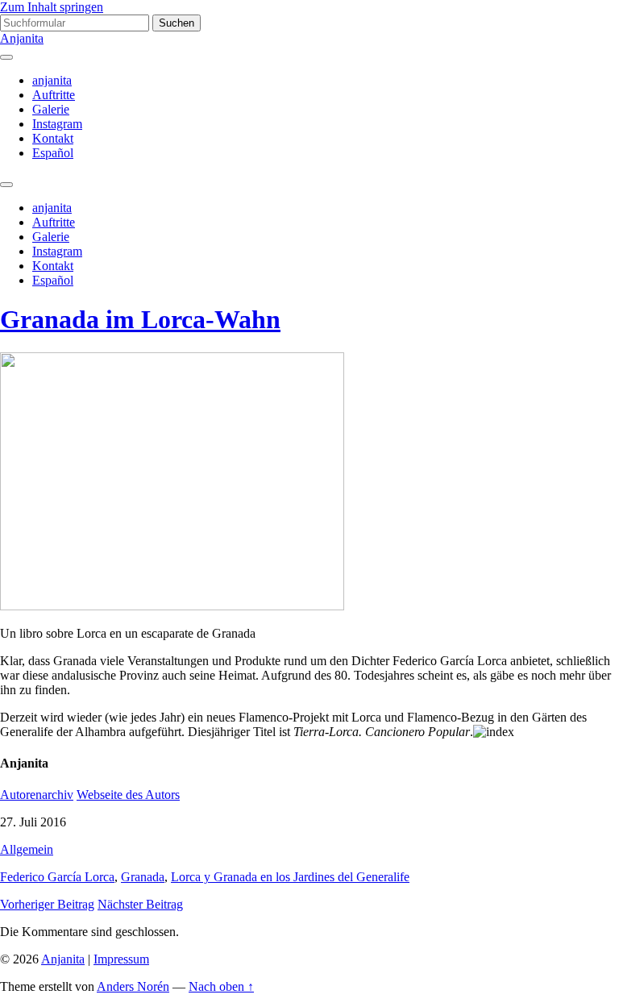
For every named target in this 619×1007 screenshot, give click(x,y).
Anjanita (22, 38)
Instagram (57, 124)
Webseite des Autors (128, 794)
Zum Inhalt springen (51, 7)
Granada (142, 877)
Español (52, 153)
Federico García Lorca (57, 877)
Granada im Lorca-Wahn (140, 319)
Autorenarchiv (36, 794)
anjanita (52, 80)
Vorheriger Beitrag (47, 904)
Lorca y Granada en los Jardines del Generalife (290, 877)
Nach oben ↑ (221, 986)
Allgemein (26, 849)
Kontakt (52, 138)
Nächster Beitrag (140, 904)
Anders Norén (133, 986)
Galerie (50, 109)
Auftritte (53, 95)
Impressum (121, 959)
